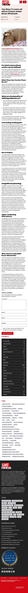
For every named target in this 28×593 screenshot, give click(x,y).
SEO (3, 438)
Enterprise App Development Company (10, 530)
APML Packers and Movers (18, 404)
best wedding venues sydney (9, 408)
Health (8, 420)
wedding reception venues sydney (10, 452)
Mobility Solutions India (7, 528)
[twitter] (4, 572)
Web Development (6, 447)
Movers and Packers (7, 431)
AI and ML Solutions (6, 538)
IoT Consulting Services (7, 532)
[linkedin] (14, 572)
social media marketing (7, 442)
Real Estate (5, 436)
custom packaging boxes (19, 413)
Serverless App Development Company (10, 544)
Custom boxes (15, 411)
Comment (5, 299)
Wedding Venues (6, 456)
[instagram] (9, 572)
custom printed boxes (7, 415)
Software (17, 442)
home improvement (7, 422)
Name (3, 312)
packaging (16, 431)
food (3, 420)
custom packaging (6, 413)
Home (13, 420)
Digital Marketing (6, 417)
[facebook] (2, 572)
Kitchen (15, 424)
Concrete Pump (6, 411)
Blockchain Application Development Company (12, 540)
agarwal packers (6, 404)
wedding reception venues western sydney (12, 454)
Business (18, 17)
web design (17, 445)
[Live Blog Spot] (6, 3)
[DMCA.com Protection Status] (8, 587)
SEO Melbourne (18, 438)
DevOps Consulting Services (8, 536)
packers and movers (7, 433)
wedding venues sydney (18, 456)
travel (11, 445)
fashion (21, 417)
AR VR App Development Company (9, 534)
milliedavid (5, 17)
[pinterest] (7, 572)
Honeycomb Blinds (18, 422)
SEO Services (5, 440)
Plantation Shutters (18, 433)
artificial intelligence (7, 406)
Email (3, 318)
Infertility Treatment (7, 424)
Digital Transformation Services (9, 526)
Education (14, 417)
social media (13, 440)
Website (4, 323)
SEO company (9, 438)
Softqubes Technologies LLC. (8, 581)
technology (5, 445)
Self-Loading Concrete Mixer (16, 436)
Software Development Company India (10, 542)
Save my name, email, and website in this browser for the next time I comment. (13, 329)
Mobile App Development (8, 427)
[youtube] (11, 572)
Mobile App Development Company (10, 429)
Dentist (16, 415)
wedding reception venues (8, 449)
